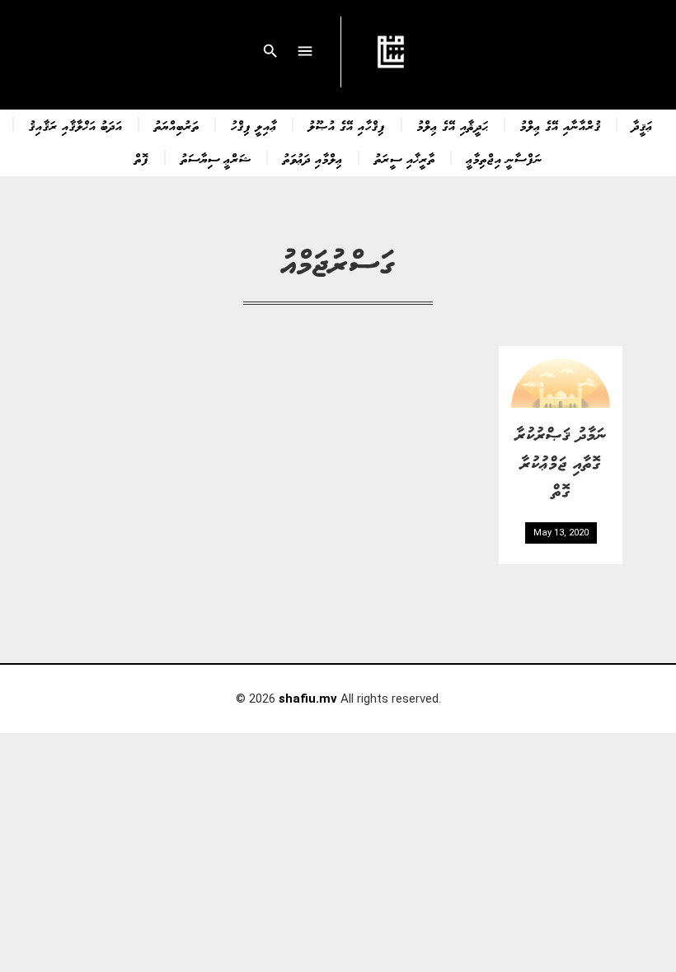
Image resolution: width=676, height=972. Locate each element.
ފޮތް (141, 158)
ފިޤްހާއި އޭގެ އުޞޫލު (347, 125)
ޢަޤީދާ (642, 125)
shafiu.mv (308, 698)
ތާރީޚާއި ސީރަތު (404, 158)
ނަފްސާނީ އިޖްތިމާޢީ (504, 158)
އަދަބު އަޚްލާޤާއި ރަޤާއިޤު (76, 125)
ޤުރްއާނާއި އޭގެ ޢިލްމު (560, 125)
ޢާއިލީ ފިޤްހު (254, 125)
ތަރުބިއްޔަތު (177, 125)
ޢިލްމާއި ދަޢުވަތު (313, 158)
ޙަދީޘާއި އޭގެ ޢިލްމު (453, 125)
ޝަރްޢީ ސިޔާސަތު (216, 158)
